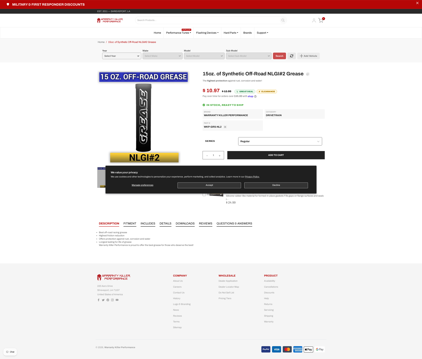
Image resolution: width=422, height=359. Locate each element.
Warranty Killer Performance (226, 115)
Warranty (268, 321)
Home (101, 42)
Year (104, 50)
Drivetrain (274, 115)
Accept (209, 185)
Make (145, 50)
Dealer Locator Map (229, 287)
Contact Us (178, 292)
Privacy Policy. (252, 176)
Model (187, 50)
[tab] (109, 224)
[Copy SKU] (225, 127)
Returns (268, 304)
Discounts (269, 292)
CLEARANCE (268, 92)
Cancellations (271, 287)
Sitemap (177, 327)
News (176, 310)
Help (266, 298)
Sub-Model (231, 50)
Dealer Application (228, 281)
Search (279, 56)
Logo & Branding (182, 304)
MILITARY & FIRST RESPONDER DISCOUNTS (48, 4)
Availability (269, 281)
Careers (177, 287)
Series (210, 141)
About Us (178, 281)
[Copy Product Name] (308, 74)
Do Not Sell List (226, 292)
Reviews (177, 316)
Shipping (268, 316)
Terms (176, 321)
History (176, 298)
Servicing (269, 310)
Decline (276, 185)
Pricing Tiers (225, 298)
